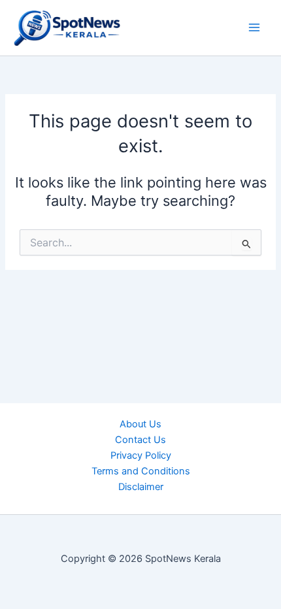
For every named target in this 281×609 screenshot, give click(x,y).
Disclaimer (140, 487)
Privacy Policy (140, 455)
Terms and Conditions (140, 471)
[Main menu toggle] (254, 28)
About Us (140, 424)
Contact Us (140, 440)
